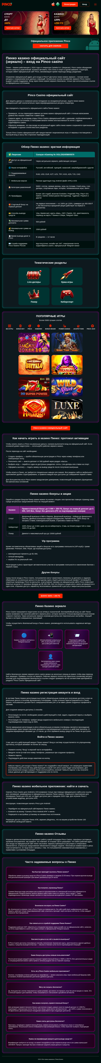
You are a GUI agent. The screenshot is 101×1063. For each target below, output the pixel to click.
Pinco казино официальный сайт (50, 428)
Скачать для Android (50, 46)
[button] (97, 1054)
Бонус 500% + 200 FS (50, 596)
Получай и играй (13, 28)
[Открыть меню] (95, 4)
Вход (84, 4)
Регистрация (69, 4)
